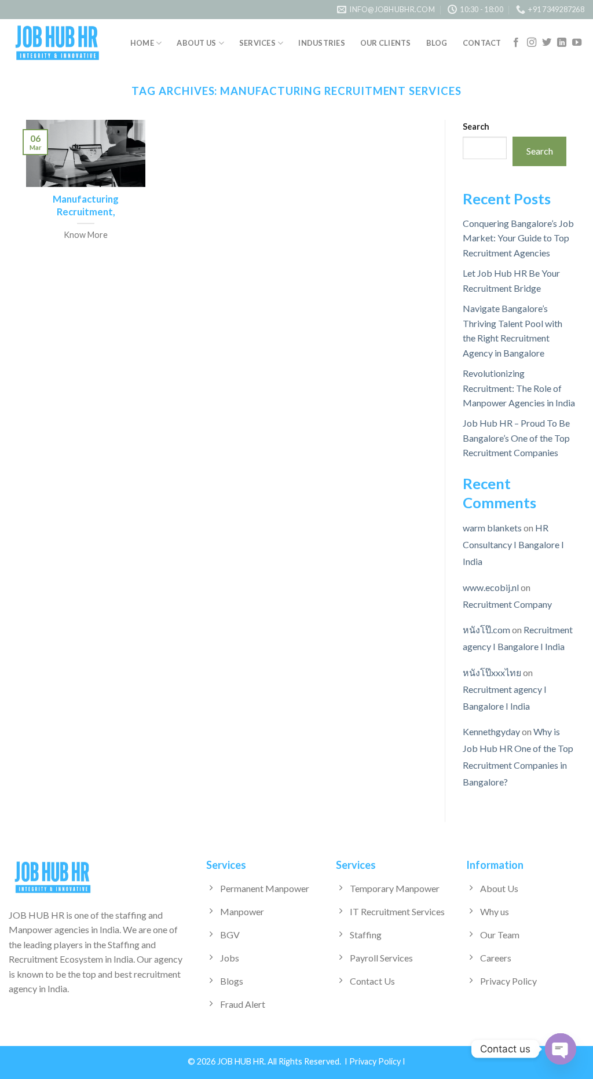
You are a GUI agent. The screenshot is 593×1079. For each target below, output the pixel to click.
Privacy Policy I (377, 1061)
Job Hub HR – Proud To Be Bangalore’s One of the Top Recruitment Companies (516, 438)
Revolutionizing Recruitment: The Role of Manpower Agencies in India (519, 388)
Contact (482, 42)
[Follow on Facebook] (516, 43)
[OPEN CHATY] (560, 1049)
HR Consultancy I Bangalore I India (513, 545)
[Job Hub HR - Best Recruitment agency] (58, 43)
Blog (437, 42)
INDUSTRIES (321, 42)
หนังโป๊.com (486, 630)
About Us (196, 42)
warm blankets (492, 528)
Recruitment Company (507, 604)
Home (142, 42)
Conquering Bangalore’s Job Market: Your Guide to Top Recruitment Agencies (518, 238)
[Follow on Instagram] (531, 43)
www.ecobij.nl (491, 587)
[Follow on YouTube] (576, 43)
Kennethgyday (491, 731)
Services (257, 42)
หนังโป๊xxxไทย (492, 672)
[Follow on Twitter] (546, 43)
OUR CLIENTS (385, 42)
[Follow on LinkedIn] (561, 43)
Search (476, 126)
